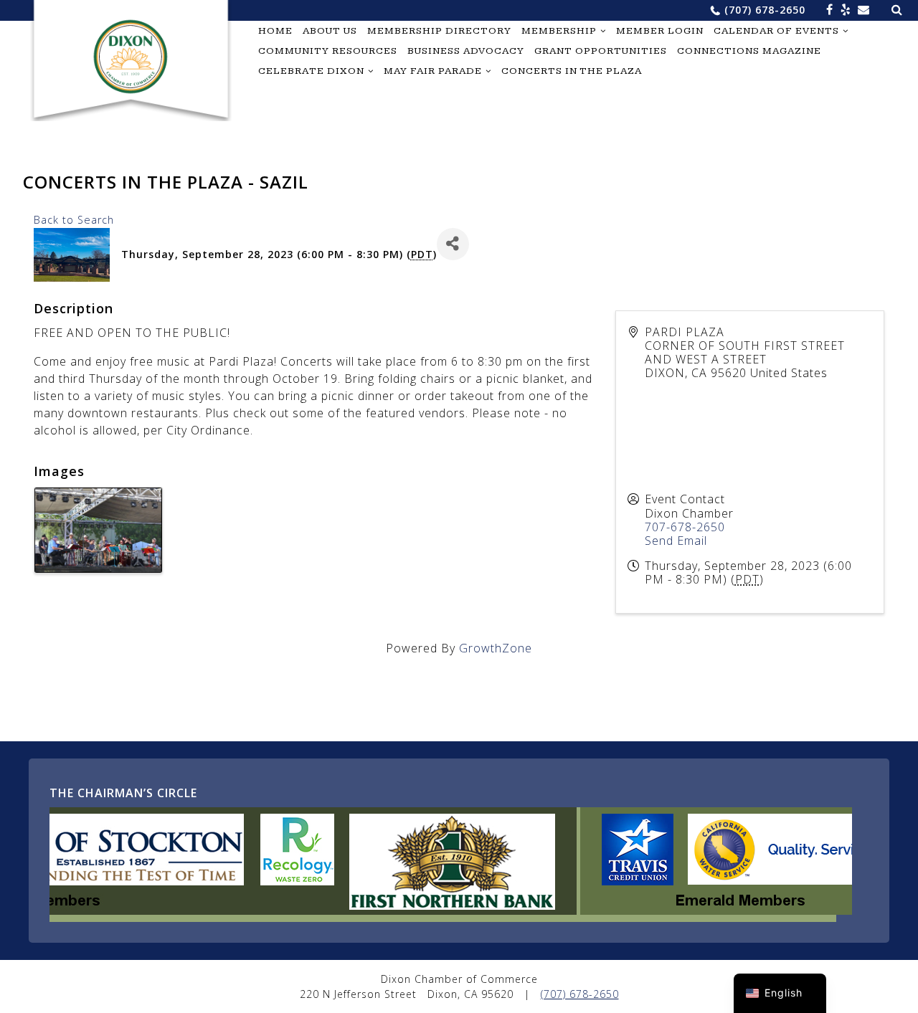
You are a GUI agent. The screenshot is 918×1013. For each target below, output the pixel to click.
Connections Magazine (749, 51)
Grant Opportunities (600, 51)
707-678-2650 (685, 527)
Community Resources (327, 51)
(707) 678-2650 (764, 9)
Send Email (676, 540)
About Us (330, 31)
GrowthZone (495, 648)
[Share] (453, 244)
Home (275, 31)
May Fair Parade (433, 71)
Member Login (660, 31)
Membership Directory (439, 31)
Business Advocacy (465, 51)
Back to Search (74, 220)
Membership (559, 31)
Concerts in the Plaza (571, 71)
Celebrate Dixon (311, 71)
